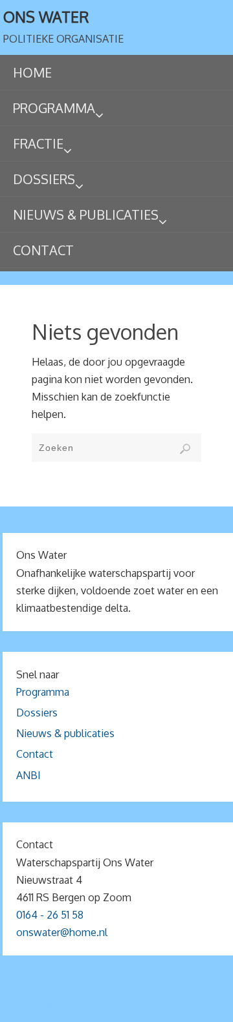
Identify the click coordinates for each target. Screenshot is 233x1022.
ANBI (28, 775)
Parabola (138, 1007)
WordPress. (193, 1007)
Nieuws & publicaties (65, 733)
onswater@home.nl (61, 932)
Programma (42, 691)
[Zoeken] (185, 449)
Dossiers (37, 712)
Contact (34, 753)
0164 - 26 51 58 (49, 914)
